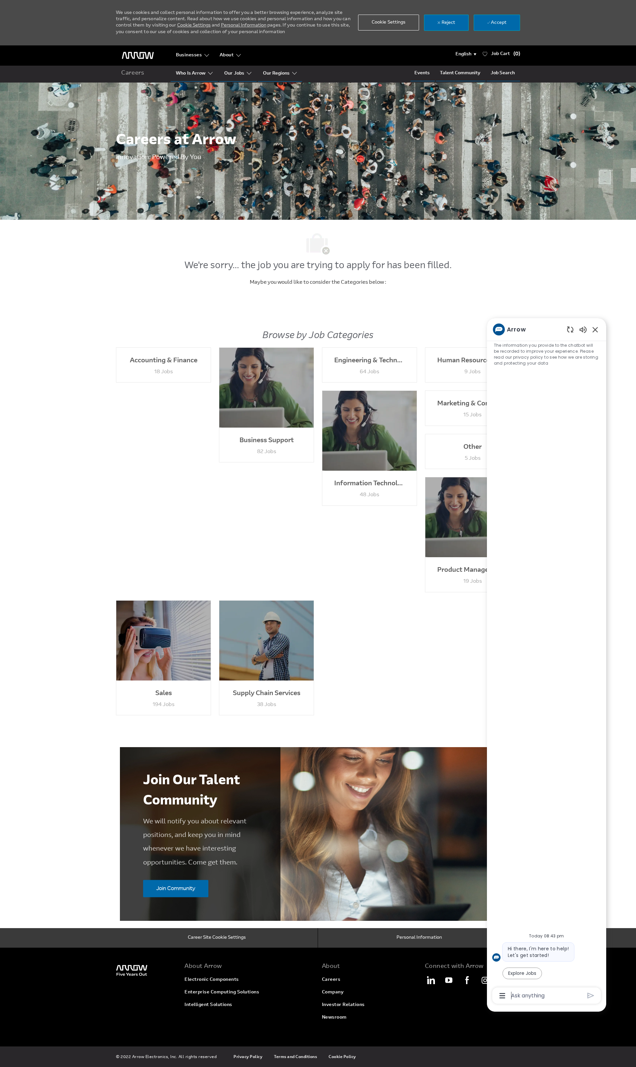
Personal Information (243, 25)
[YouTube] (448, 980)
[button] (465, 54)
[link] (146, 970)
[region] (546, 662)
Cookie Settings (194, 25)
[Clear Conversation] (570, 329)
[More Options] (502, 996)
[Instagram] (485, 980)
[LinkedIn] (430, 980)
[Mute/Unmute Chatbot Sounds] (583, 329)
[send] (591, 995)
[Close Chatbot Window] (595, 329)
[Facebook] (467, 980)
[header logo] (137, 55)
